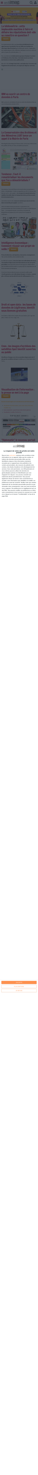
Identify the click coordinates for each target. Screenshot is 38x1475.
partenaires (12, 455)
